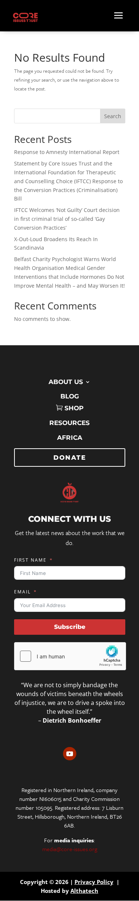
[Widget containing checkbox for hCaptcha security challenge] (70, 656)
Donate (69, 457)
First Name (30, 560)
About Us (66, 382)
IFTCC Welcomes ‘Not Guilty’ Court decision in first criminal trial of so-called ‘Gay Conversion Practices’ (67, 218)
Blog (69, 396)
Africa (69, 437)
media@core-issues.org (69, 849)
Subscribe (69, 626)
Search (112, 116)
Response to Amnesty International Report (66, 151)
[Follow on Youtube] (69, 753)
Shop (73, 408)
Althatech (84, 890)
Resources (69, 422)
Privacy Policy (94, 881)
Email (22, 592)
